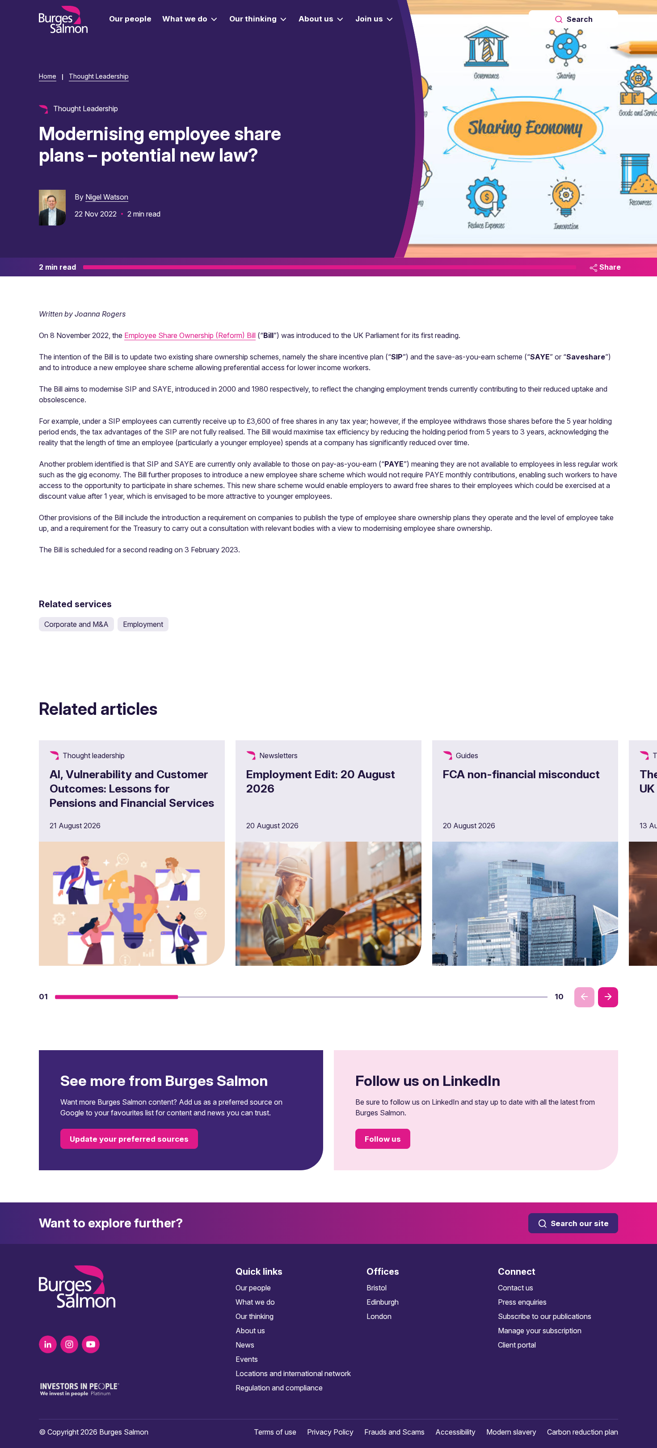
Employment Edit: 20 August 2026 (320, 781)
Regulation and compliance (279, 1387)
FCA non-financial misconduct (521, 774)
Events (247, 1359)
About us (250, 1330)
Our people (253, 1287)
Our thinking (255, 1316)
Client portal (517, 1344)
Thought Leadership (99, 76)
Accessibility (455, 1431)
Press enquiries (522, 1302)
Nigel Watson (106, 196)
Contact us (515, 1287)
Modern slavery (511, 1431)
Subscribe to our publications (544, 1316)
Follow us (383, 1139)
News (245, 1344)
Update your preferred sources (129, 1139)
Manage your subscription (539, 1330)
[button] (116, 997)
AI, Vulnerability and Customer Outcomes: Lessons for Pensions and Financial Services (132, 789)
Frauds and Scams (394, 1431)
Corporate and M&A (76, 624)
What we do (255, 1302)
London (379, 1316)
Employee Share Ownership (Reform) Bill (190, 335)
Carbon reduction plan (582, 1431)
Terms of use (275, 1431)
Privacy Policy (330, 1431)
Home (47, 76)
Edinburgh (382, 1302)
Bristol (376, 1287)
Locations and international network (293, 1373)
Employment (143, 624)
